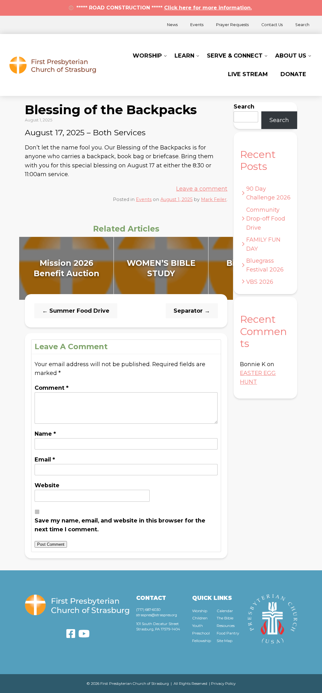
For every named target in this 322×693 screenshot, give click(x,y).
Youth (197, 625)
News (172, 24)
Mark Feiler (213, 199)
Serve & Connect (235, 55)
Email (45, 459)
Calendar (225, 610)
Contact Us (272, 24)
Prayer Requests (232, 24)
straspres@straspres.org (156, 615)
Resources (226, 625)
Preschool (201, 633)
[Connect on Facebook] (70, 633)
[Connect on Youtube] (84, 633)
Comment (52, 387)
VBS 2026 (259, 281)
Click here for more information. (208, 8)
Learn (184, 55)
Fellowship (201, 640)
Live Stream (248, 74)
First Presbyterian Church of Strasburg (52, 65)
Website (47, 485)
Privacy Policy (223, 683)
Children (200, 618)
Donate (293, 74)
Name (45, 433)
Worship (147, 55)
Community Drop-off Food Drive (265, 218)
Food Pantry (228, 633)
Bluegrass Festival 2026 (265, 265)
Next (239, 268)
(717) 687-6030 (148, 609)
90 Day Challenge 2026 (268, 193)
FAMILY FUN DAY (263, 244)
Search (302, 24)
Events (196, 24)
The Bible (225, 618)
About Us (290, 55)
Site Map (224, 640)
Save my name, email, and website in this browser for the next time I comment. (120, 525)
